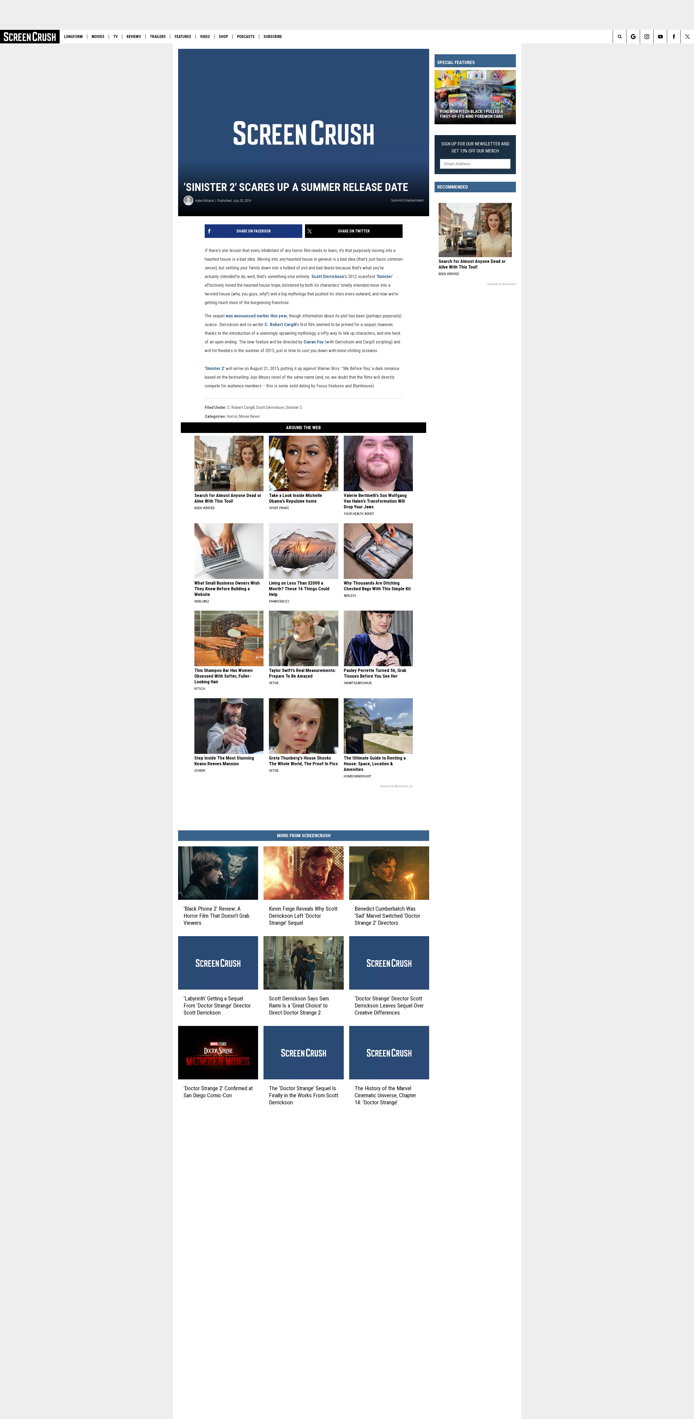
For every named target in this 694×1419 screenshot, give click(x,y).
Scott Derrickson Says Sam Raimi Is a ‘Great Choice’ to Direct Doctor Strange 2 (299, 1005)
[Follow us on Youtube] (660, 36)
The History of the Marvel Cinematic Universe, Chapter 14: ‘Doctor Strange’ (385, 1095)
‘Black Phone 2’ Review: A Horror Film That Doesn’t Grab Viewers (216, 915)
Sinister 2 (214, 368)
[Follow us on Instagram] (646, 36)
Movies (98, 36)
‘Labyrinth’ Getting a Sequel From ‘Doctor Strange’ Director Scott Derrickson (217, 1005)
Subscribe (273, 36)
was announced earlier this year (256, 315)
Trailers (158, 36)
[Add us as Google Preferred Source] (633, 36)
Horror (232, 416)
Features (183, 36)
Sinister (384, 276)
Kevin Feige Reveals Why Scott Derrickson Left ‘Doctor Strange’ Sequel (303, 915)
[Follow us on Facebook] (673, 36)
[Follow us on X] (687, 36)
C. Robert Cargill (280, 324)
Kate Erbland (204, 201)
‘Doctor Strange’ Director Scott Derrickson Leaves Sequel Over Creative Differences (389, 1005)
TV (115, 36)
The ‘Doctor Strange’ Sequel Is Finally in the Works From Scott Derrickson (303, 1095)
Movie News (249, 416)
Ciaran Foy (314, 342)
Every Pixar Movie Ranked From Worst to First (471, 114)
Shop (223, 36)
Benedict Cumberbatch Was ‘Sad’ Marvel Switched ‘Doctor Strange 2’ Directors (387, 915)
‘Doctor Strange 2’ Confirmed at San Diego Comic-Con (218, 1092)
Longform (73, 36)
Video (205, 36)
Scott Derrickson (327, 276)
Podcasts (246, 36)
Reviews (134, 36)
